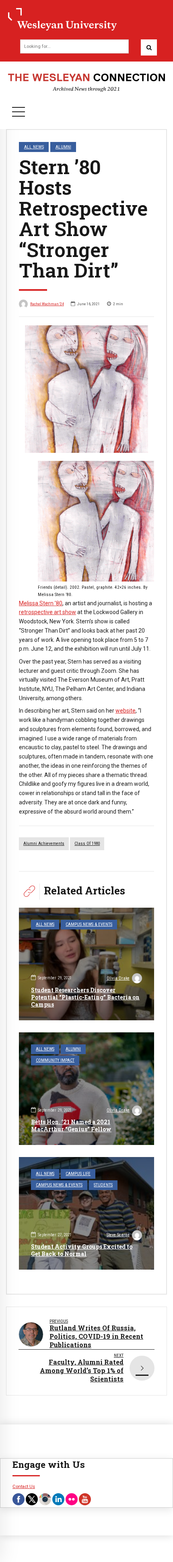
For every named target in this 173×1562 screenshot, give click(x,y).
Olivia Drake (118, 978)
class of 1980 (87, 843)
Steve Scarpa (118, 1234)
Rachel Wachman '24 (47, 304)
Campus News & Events (89, 924)
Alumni (63, 147)
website (125, 710)
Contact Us (23, 1486)
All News (34, 147)
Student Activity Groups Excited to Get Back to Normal (81, 1250)
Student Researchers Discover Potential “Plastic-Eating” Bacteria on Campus (85, 997)
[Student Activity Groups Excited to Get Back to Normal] (86, 1213)
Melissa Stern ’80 (40, 603)
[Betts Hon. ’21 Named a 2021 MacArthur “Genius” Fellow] (86, 1088)
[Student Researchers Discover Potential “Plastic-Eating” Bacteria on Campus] (86, 964)
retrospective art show (47, 612)
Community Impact (55, 1060)
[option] (86, 389)
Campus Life (78, 1173)
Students (103, 1185)
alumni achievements (43, 843)
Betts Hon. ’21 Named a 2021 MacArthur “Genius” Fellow (71, 1125)
